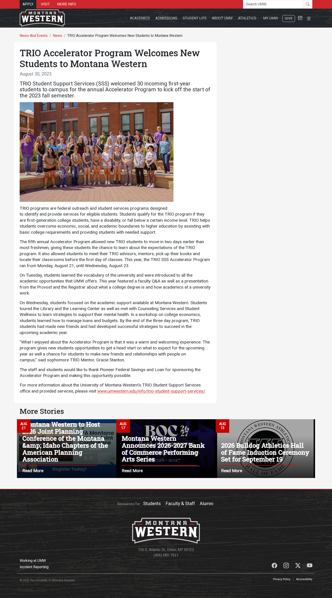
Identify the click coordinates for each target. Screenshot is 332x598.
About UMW (222, 18)
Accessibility (304, 579)
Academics (140, 18)
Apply (28, 4)
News (57, 35)
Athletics (247, 18)
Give (288, 18)
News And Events (34, 35)
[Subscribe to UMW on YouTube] (309, 566)
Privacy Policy (281, 579)
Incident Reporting (34, 567)
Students (152, 503)
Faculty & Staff (180, 503)
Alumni (206, 503)
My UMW (270, 18)
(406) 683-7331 (166, 555)
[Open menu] (308, 18)
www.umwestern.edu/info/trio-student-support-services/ (151, 391)
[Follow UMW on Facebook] (275, 566)
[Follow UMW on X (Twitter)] (298, 566)
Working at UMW (33, 560)
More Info (66, 4)
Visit (45, 4)
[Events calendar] (300, 18)
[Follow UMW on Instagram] (286, 566)
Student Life (194, 18)
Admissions (166, 18)
